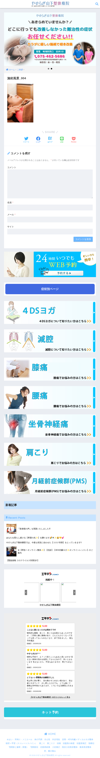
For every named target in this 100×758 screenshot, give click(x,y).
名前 (10, 202)
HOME (51, 734)
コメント (11, 167)
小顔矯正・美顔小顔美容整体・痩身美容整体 (71, 747)
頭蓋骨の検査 (69, 743)
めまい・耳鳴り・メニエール (19, 739)
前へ (7, 38)
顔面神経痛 (45, 747)
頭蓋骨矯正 (81, 743)
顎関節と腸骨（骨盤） (18, 747)
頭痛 (59, 743)
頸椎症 (91, 743)
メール (11, 214)
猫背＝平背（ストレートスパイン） (21, 743)
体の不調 (38, 739)
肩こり (42, 743)
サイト (10, 226)
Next (93, 38)
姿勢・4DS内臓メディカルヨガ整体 (77, 739)
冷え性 (47, 739)
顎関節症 (34, 747)
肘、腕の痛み (50, 751)
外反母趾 (56, 739)
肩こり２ (51, 743)
